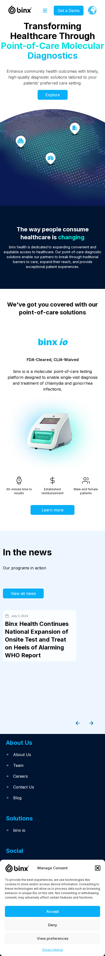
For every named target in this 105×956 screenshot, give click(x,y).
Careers (20, 776)
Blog (17, 797)
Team (18, 765)
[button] (97, 868)
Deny (52, 925)
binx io (19, 830)
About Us (22, 754)
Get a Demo (69, 10)
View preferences (52, 938)
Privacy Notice (52, 950)
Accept (52, 911)
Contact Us (23, 787)
